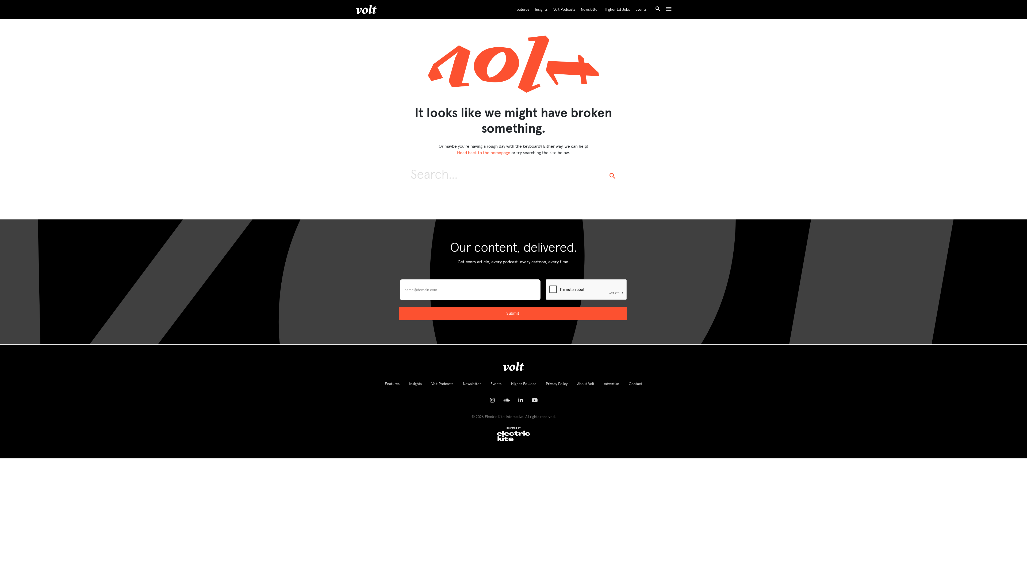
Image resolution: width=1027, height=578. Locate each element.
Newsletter (590, 10)
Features (522, 10)
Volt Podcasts (564, 10)
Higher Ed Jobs (617, 10)
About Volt (585, 384)
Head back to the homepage (483, 153)
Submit (512, 313)
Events (640, 10)
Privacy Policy (557, 384)
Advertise (611, 384)
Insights (541, 10)
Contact (635, 384)
